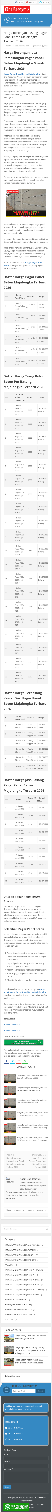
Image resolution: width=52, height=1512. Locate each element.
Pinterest (37, 46)
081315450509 (14, 1439)
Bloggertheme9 (27, 1500)
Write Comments (37, 1210)
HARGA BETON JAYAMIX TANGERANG (21, 1245)
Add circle (32, 2)
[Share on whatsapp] (25, 1061)
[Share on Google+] (18, 1061)
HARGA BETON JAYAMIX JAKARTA (20, 1275)
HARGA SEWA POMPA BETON (18, 1314)
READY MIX (10, 1319)
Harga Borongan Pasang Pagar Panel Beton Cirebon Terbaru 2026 (32, 1089)
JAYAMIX (8, 1265)
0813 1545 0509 (12, 1024)
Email (46, 46)
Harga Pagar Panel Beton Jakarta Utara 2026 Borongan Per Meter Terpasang (32, 1126)
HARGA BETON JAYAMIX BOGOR (19, 1255)
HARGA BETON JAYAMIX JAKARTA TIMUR (23, 1270)
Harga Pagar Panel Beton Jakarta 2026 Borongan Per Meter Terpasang (32, 1113)
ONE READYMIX (29, 1497)
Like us (20, 2)
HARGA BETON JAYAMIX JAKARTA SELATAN (24, 1289)
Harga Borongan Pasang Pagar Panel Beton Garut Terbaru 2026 (32, 1076)
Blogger (32, 1507)
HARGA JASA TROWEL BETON (18, 1304)
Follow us (45, 2)
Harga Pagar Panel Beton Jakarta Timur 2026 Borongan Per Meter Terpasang (32, 1138)
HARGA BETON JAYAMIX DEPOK (19, 1260)
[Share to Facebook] (6, 1061)
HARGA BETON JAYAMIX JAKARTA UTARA (23, 1294)
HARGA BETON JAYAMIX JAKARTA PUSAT (23, 1284)
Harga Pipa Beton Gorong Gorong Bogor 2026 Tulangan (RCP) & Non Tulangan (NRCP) (30, 1350)
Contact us (40, 1504)
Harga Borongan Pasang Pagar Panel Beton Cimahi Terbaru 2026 (32, 1101)
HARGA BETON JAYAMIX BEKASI (19, 1250)
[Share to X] (12, 1061)
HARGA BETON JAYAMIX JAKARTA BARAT (23, 1279)
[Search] (47, 1228)
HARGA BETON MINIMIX (16, 1299)
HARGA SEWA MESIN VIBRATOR (19, 1309)
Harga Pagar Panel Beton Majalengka (22, 74)
